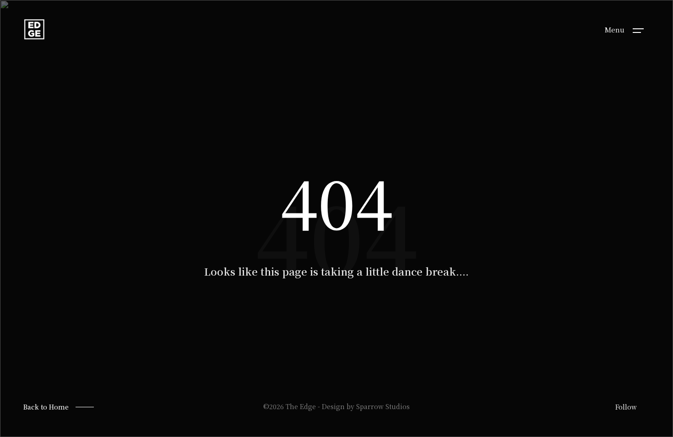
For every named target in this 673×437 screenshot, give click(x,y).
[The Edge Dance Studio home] (34, 29)
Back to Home (46, 406)
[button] (638, 29)
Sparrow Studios (383, 406)
